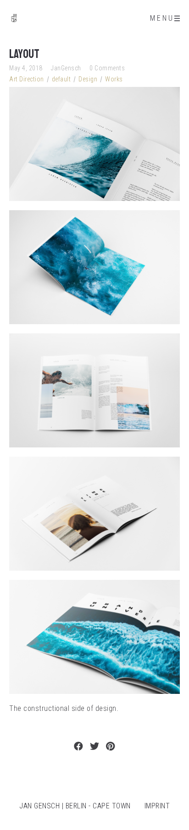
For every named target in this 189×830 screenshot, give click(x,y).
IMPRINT (157, 805)
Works (114, 79)
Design (87, 79)
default (61, 79)
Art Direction (26, 79)
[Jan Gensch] (13, 18)
